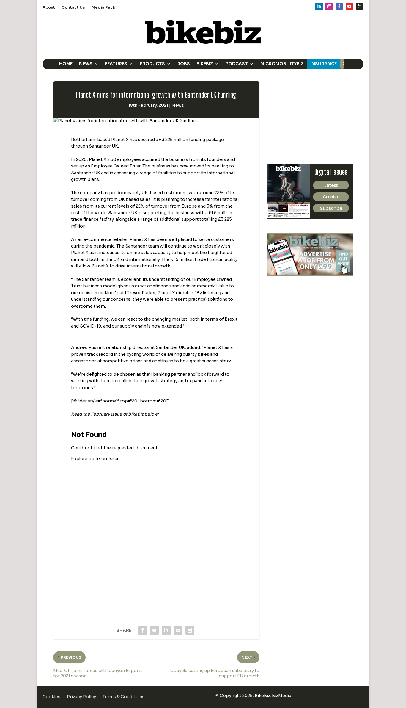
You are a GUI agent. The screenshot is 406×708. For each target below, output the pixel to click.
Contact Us (73, 7)
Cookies (51, 697)
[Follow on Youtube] (349, 6)
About (49, 7)
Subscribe (331, 208)
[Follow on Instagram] (329, 6)
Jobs (183, 63)
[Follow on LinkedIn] (319, 6)
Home (66, 63)
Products (152, 63)
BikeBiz (204, 63)
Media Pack (103, 7)
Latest (331, 185)
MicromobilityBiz (282, 63)
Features (116, 63)
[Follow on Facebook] (339, 6)
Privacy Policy (81, 697)
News (85, 63)
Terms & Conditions (123, 697)
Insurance (323, 63)
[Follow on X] (359, 6)
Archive (331, 196)
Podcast (237, 63)
